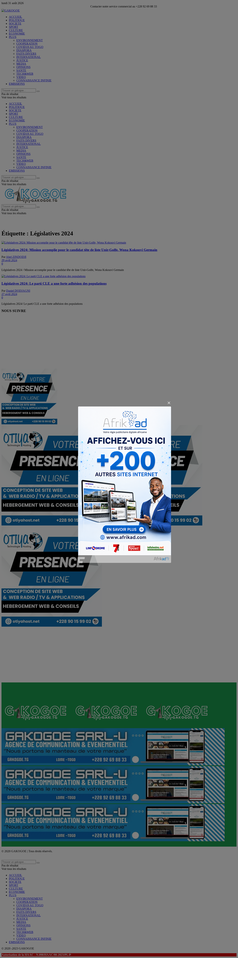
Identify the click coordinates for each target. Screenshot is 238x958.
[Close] (169, 403)
